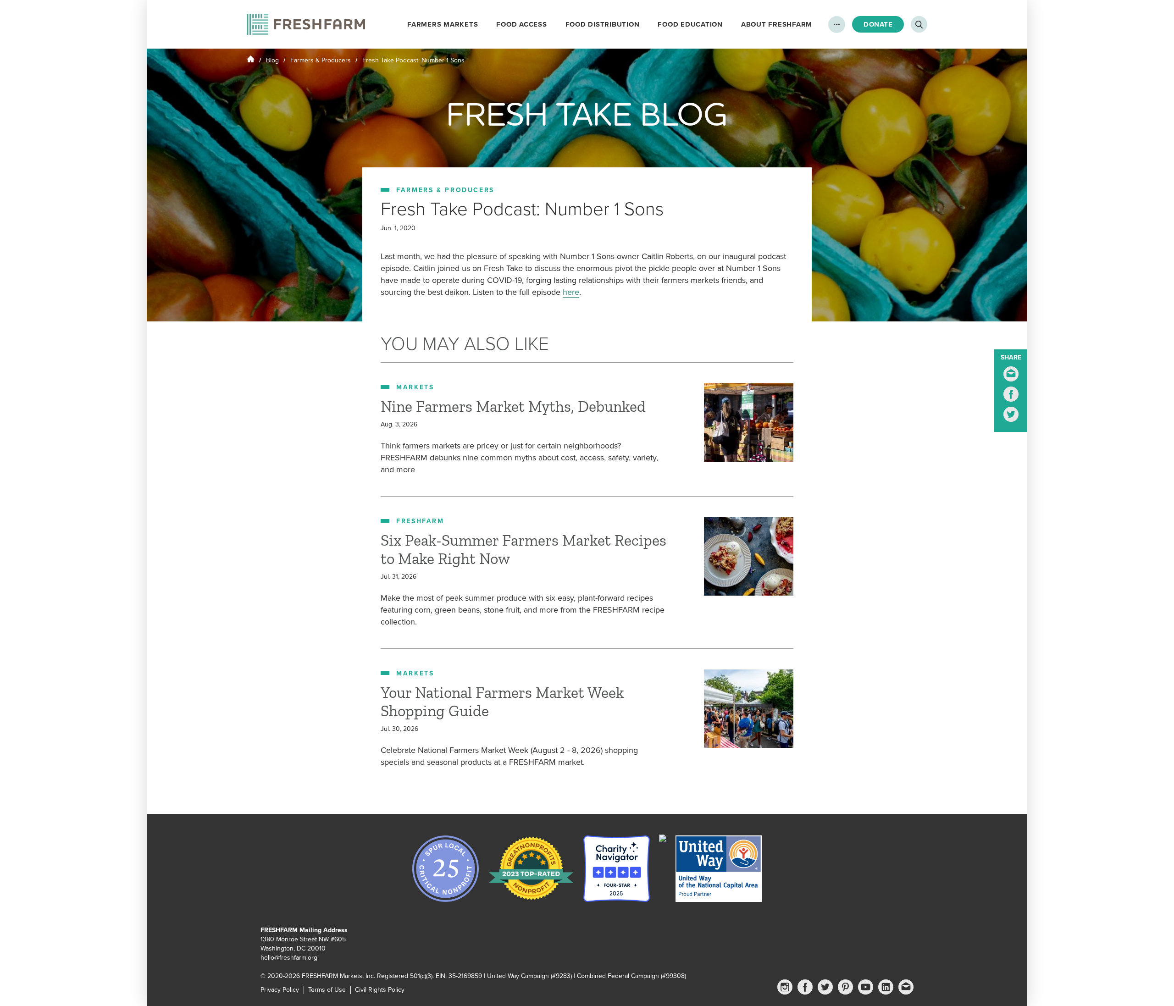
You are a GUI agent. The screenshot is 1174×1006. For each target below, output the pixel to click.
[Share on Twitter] (1011, 414)
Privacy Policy (279, 990)
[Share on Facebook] (1011, 394)
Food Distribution (602, 24)
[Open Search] (919, 24)
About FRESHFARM (776, 24)
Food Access (521, 24)
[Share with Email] (1011, 373)
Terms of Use (327, 990)
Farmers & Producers (320, 60)
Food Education (690, 24)
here (571, 292)
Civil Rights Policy (379, 990)
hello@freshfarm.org (288, 958)
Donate (878, 24)
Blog (272, 60)
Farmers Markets (442, 24)
